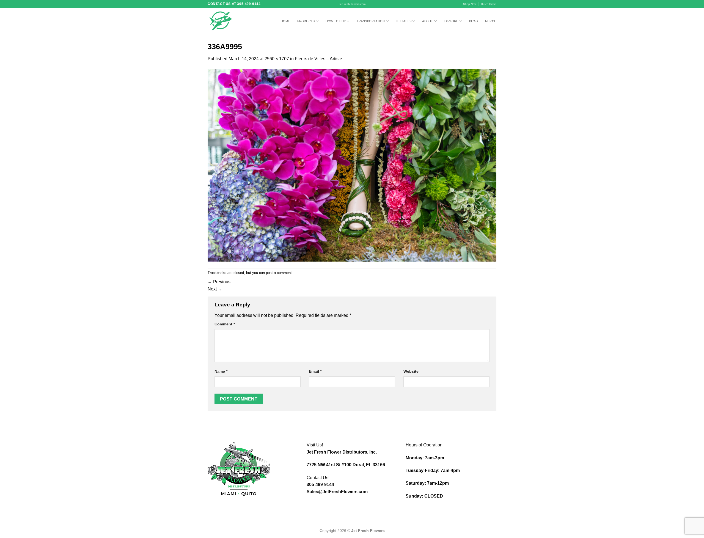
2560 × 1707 (277, 58)
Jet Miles (403, 21)
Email (315, 371)
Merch (490, 21)
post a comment (279, 273)
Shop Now (469, 4)
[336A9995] (352, 165)
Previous (219, 281)
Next (215, 289)
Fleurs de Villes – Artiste (318, 58)
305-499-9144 (320, 484)
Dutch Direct (488, 4)
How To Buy (336, 21)
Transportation (370, 21)
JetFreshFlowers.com (352, 4)
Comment (225, 324)
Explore (451, 21)
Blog (473, 21)
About (427, 21)
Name (221, 371)
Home (285, 21)
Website (411, 371)
